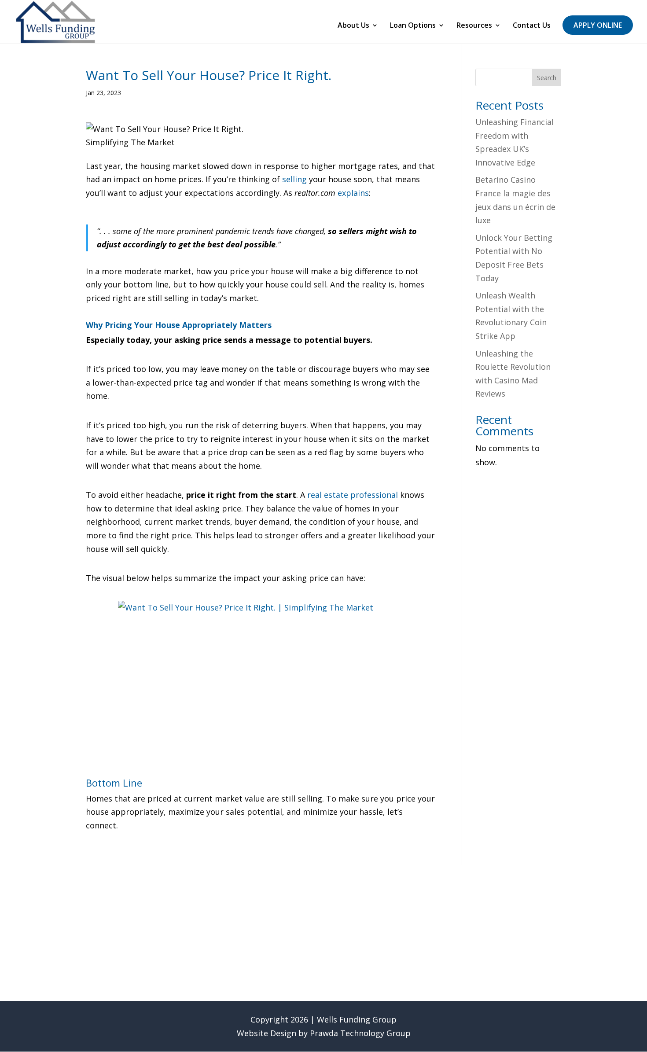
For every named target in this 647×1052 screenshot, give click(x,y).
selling (294, 179)
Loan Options (413, 26)
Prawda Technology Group (360, 1033)
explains (353, 193)
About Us (353, 26)
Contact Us (532, 26)
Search (546, 78)
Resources (474, 26)
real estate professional (352, 494)
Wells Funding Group (357, 1019)
